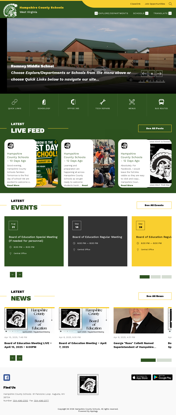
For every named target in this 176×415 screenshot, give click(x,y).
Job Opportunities (155, 3)
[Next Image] (159, 73)
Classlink (135, 3)
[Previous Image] (144, 73)
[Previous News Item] (12, 358)
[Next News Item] (19, 358)
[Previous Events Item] (12, 274)
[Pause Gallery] (152, 73)
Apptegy (94, 411)
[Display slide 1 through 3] (148, 360)
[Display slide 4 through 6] (164, 360)
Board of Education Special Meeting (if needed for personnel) (33, 238)
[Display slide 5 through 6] (167, 277)
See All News (155, 296)
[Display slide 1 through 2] (145, 277)
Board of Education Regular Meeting (97, 237)
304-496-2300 (20, 400)
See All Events (154, 205)
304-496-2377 (41, 400)
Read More (13, 185)
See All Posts (155, 128)
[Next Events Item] (19, 274)
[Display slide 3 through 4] (156, 277)
